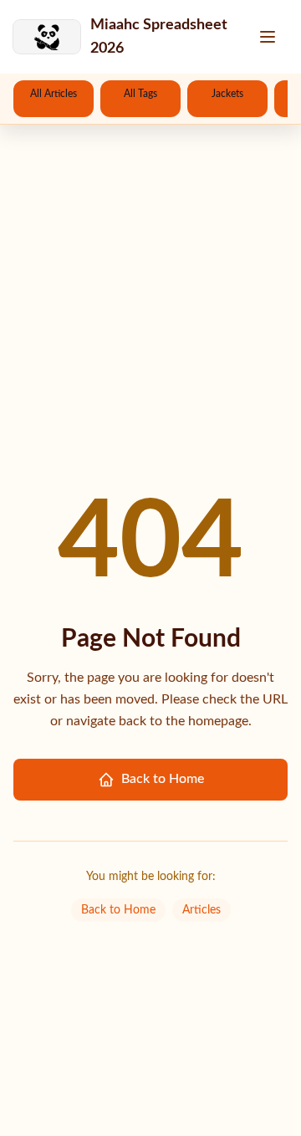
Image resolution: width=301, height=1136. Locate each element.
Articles (201, 910)
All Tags (140, 94)
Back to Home (162, 778)
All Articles (53, 94)
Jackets (227, 94)
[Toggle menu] (269, 36)
